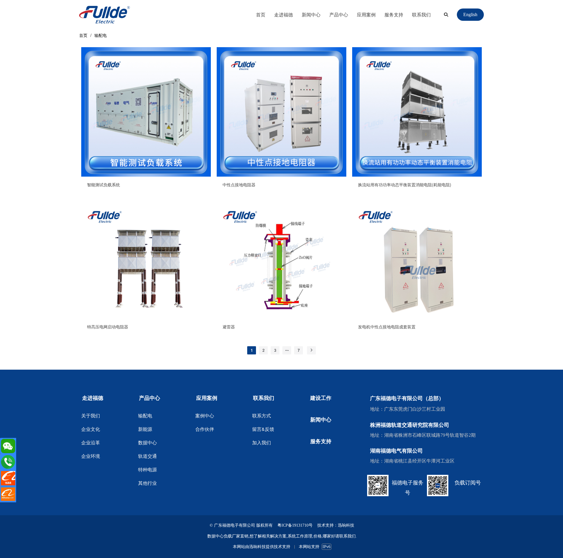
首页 (260, 14)
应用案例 (366, 14)
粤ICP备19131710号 (295, 525)
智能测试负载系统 (103, 184)
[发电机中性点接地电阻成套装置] (417, 317)
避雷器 (229, 327)
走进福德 (283, 14)
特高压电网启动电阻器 (107, 327)
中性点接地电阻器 (239, 184)
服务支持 (393, 14)
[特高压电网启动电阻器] (146, 317)
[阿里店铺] (8, 478)
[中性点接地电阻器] (281, 175)
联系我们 (421, 14)
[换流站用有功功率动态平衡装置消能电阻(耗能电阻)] (417, 175)
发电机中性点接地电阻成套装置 (387, 327)
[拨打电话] (8, 462)
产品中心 (338, 14)
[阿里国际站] (8, 494)
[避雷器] (281, 317)
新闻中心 (311, 14)
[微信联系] (8, 446)
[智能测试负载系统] (146, 175)
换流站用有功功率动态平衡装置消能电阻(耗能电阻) (404, 184)
